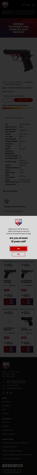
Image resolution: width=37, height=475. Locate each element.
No (18, 254)
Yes (18, 249)
